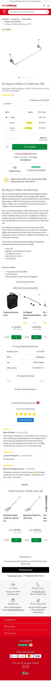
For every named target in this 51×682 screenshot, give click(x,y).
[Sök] (46, 12)
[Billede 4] (24, 77)
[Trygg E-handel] (31, 645)
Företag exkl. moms (14, 576)
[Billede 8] (32, 77)
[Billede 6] (28, 77)
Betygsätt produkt (25, 420)
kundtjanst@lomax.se (16, 610)
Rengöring (15, 19)
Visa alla (24, 484)
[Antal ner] (6, 139)
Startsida (5, 19)
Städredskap (26, 19)
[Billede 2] (20, 77)
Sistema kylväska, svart (10, 313)
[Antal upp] (16, 139)
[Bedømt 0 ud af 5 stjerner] (8, 322)
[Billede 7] (30, 77)
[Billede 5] (26, 77)
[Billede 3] (22, 77)
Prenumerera (25, 569)
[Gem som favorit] (19, 294)
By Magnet (40, 357)
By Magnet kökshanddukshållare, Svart (32, 315)
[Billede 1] (18, 77)
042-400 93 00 (39, 592)
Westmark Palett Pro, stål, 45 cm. (32, 516)
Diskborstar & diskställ (13, 22)
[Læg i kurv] (16, 337)
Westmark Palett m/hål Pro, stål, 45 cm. (10, 518)
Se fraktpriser (25, 160)
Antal (7, 337)
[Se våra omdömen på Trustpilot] (23, 645)
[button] (6, 29)
